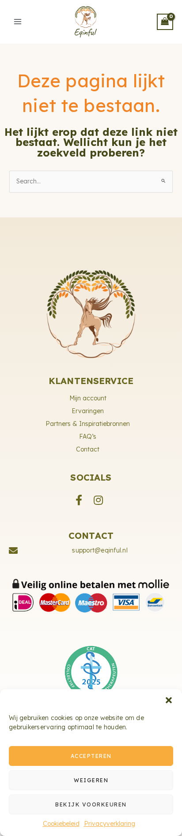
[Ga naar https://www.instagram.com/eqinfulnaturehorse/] (98, 500)
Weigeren (91, 780)
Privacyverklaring (109, 824)
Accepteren (91, 756)
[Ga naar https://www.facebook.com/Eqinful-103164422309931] (79, 500)
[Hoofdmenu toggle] (18, 21)
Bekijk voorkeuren (91, 804)
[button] (168, 700)
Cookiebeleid (61, 824)
